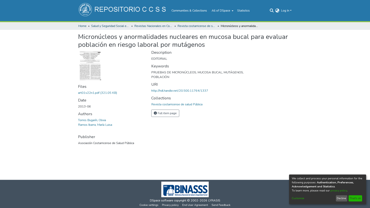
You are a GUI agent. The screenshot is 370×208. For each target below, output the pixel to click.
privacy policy (338, 190)
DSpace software (161, 200)
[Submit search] (271, 10)
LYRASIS (214, 200)
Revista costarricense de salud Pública (196, 26)
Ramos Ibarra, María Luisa (95, 125)
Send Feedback (221, 205)
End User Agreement (195, 205)
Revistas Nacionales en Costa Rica (153, 26)
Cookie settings (149, 205)
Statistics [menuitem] (243, 10)
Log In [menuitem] (285, 10)
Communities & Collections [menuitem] (189, 10)
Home (82, 26)
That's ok (355, 198)
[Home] (123, 10)
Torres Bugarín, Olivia (92, 120)
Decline (341, 198)
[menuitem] (222, 10)
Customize (298, 198)
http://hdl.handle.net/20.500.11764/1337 (179, 91)
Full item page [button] (167, 113)
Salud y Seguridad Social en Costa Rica (110, 26)
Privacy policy (170, 205)
